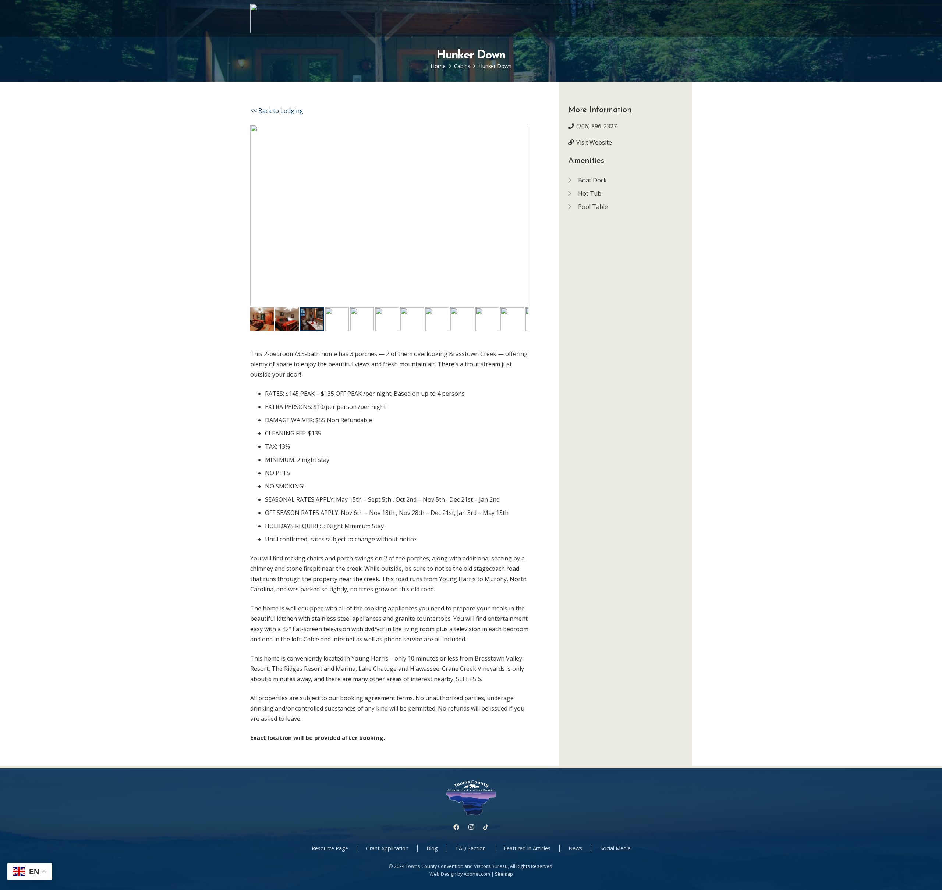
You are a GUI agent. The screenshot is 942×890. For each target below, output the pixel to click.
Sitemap (504, 874)
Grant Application (387, 848)
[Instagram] (471, 827)
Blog (432, 848)
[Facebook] (456, 827)
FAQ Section (471, 848)
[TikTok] (485, 827)
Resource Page (330, 848)
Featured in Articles (527, 848)
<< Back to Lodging (276, 111)
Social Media (615, 848)
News (575, 848)
